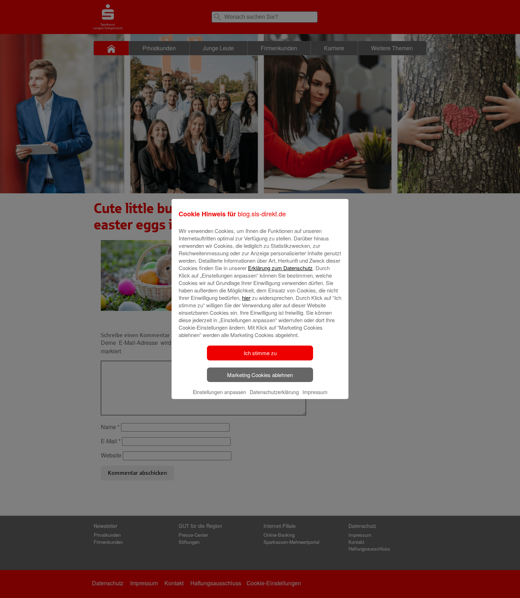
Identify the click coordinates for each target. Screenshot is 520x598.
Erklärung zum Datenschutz (280, 268)
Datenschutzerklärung (274, 391)
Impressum (315, 391)
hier (246, 297)
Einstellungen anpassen (219, 391)
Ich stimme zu (260, 353)
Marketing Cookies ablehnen (260, 374)
